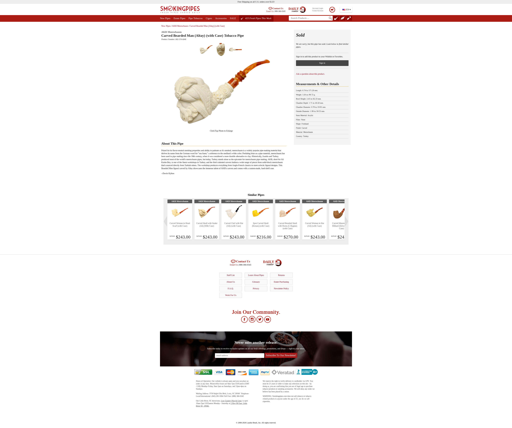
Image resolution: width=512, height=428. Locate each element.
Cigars (209, 18)
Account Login (317, 8)
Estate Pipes (179, 18)
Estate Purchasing (281, 282)
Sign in (322, 63)
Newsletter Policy (281, 288)
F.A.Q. (231, 288)
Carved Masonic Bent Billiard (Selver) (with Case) (341, 225)
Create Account (317, 11)
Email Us (269, 11)
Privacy (256, 288)
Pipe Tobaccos (196, 18)
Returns (281, 275)
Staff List (231, 275)
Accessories (221, 18)
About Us (231, 282)
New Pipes (165, 18)
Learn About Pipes (256, 275)
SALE (233, 18)
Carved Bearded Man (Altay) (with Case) (207, 26)
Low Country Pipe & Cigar (231, 401)
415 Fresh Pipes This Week (258, 18)
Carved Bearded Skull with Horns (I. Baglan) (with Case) (287, 225)
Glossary (256, 282)
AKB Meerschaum (180, 26)
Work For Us (230, 295)
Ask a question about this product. (310, 74)
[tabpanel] (179, 220)
